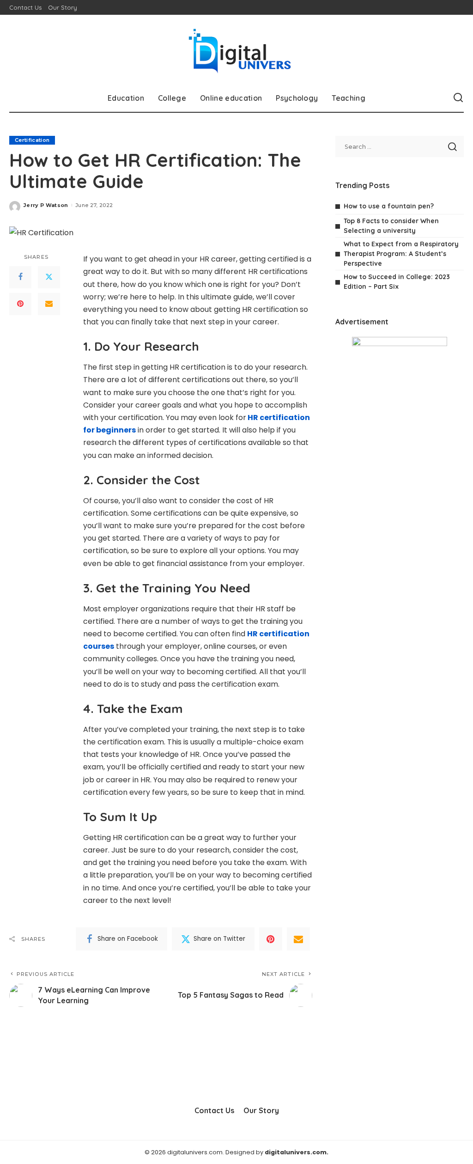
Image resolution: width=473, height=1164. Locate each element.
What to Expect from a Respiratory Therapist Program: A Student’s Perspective (401, 254)
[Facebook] (20, 277)
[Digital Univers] (236, 49)
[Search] (458, 98)
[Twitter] (49, 277)
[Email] (49, 304)
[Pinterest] (20, 304)
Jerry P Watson (46, 205)
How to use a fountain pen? (389, 206)
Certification (32, 140)
